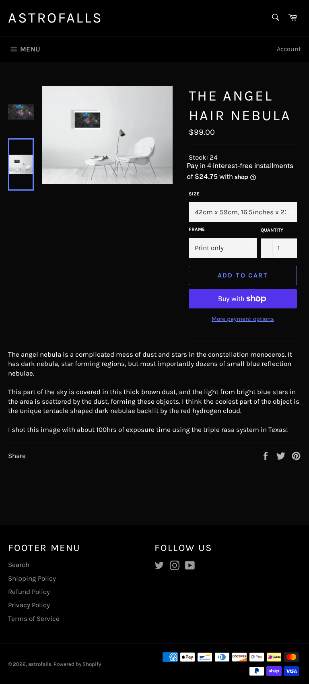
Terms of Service (34, 618)
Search (18, 565)
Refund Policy (29, 591)
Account (289, 49)
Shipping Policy (32, 578)
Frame (197, 229)
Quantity (272, 230)
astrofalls (55, 17)
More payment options (243, 318)
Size (194, 194)
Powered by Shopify (77, 664)
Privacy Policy (29, 605)
